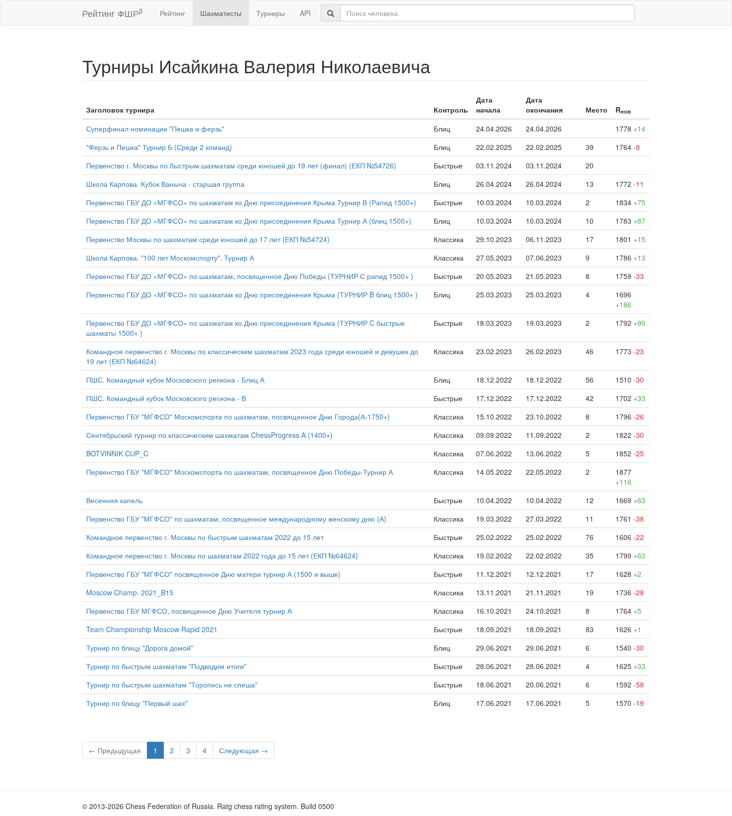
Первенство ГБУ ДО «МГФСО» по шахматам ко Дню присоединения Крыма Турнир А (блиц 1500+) (248, 221)
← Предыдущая (115, 750)
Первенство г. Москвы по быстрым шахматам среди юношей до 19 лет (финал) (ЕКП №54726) (241, 165)
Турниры (270, 13)
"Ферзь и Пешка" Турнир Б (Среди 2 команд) (159, 147)
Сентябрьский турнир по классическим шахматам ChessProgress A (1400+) (209, 435)
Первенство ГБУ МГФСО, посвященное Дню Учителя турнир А (189, 611)
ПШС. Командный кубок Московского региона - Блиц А (175, 380)
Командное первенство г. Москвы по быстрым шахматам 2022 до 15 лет (205, 537)
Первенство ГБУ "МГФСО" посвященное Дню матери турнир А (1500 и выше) (213, 574)
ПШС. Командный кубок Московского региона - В (166, 398)
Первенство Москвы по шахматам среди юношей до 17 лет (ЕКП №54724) (208, 239)
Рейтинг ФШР (112, 12)
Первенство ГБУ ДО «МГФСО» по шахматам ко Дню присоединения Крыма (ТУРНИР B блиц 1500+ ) (252, 294)
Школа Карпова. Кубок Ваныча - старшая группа (165, 184)
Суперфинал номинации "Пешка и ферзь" (155, 129)
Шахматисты (221, 13)
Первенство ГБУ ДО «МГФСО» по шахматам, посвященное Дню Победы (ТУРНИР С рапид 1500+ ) (249, 276)
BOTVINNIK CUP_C (117, 453)
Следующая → (243, 750)
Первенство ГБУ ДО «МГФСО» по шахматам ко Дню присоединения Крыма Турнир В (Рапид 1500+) (251, 202)
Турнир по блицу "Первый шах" (137, 703)
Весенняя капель (114, 500)
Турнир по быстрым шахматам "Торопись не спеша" (171, 684)
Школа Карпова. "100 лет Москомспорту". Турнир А (170, 258)
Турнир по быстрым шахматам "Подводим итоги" (166, 666)
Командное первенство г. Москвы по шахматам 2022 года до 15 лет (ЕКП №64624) (222, 555)
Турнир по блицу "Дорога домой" (139, 648)
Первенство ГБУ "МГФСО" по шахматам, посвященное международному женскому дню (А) (236, 519)
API (305, 13)
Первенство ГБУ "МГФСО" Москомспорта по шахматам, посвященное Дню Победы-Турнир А (239, 472)
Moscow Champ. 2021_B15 (129, 592)
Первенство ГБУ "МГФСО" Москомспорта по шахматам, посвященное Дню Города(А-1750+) (238, 416)
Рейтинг (172, 13)
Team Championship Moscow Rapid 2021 (152, 629)
